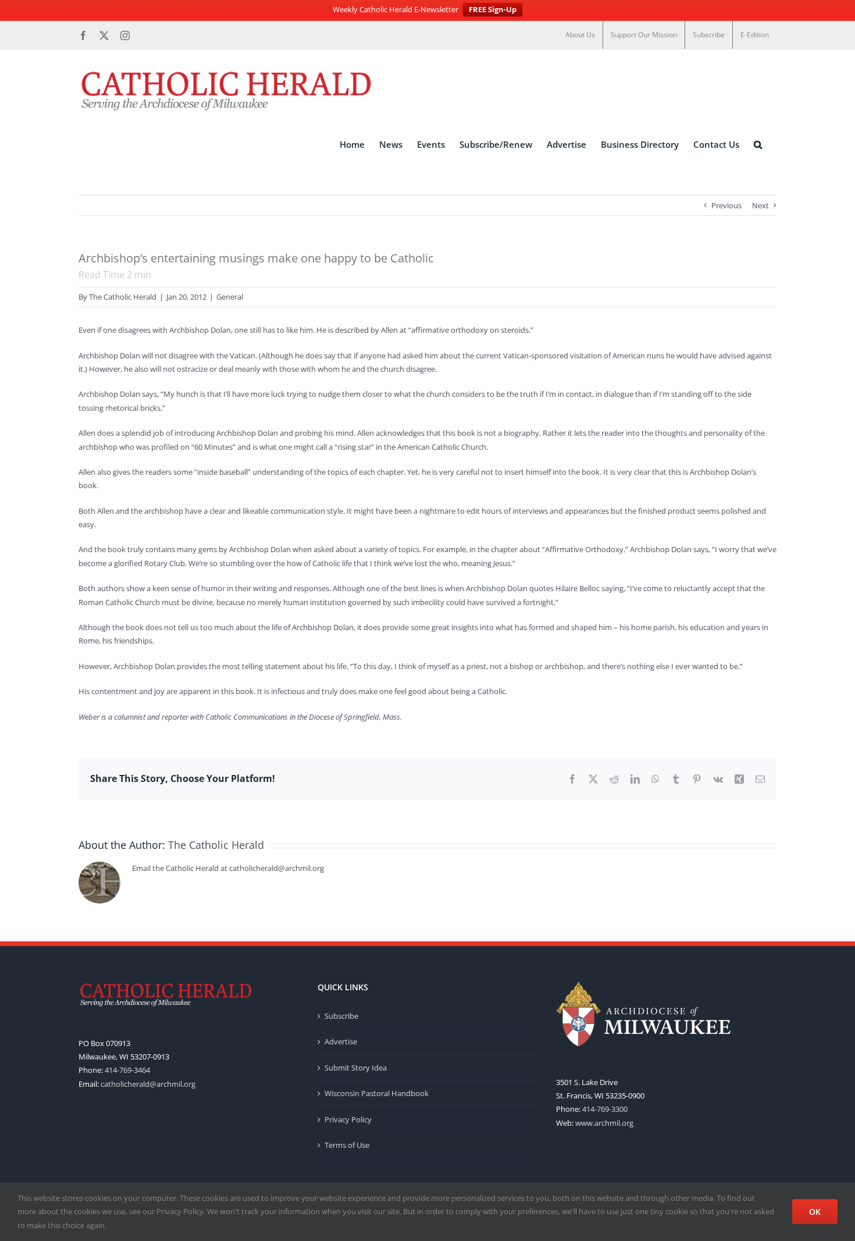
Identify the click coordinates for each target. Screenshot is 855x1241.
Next (760, 205)
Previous (726, 205)
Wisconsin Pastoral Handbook (377, 1093)
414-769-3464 (127, 1070)
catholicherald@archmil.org (148, 1084)
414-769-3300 (605, 1109)
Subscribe (341, 1016)
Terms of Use (347, 1145)
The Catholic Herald (122, 296)
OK (815, 1211)
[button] (758, 144)
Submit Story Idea (356, 1067)
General (229, 296)
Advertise (341, 1041)
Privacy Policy (348, 1119)
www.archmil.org (604, 1123)
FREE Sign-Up (492, 9)
